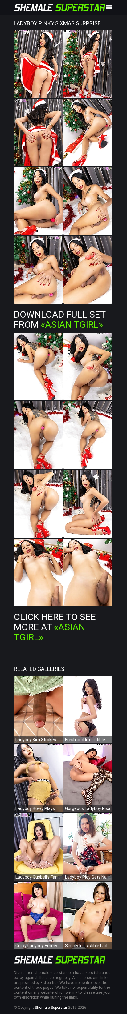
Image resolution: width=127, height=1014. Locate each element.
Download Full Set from (59, 319)
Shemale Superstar (51, 1007)
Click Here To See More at (55, 627)
